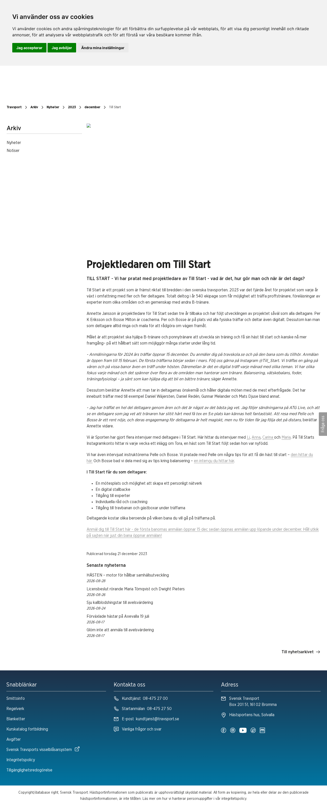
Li (248, 437)
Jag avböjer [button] (62, 48)
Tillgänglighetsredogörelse (29, 770)
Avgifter (13, 739)
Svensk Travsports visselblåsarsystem (39, 750)
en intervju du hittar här (214, 461)
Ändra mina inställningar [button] (102, 48)
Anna (256, 437)
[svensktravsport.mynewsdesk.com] (262, 730)
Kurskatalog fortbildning (27, 729)
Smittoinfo (15, 698)
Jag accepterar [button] (29, 48)
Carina (268, 437)
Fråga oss (323, 424)
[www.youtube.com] (243, 730)
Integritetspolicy (20, 760)
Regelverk (15, 709)
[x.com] (253, 730)
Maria (286, 437)
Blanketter (15, 719)
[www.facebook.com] (223, 730)
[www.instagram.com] (232, 730)
